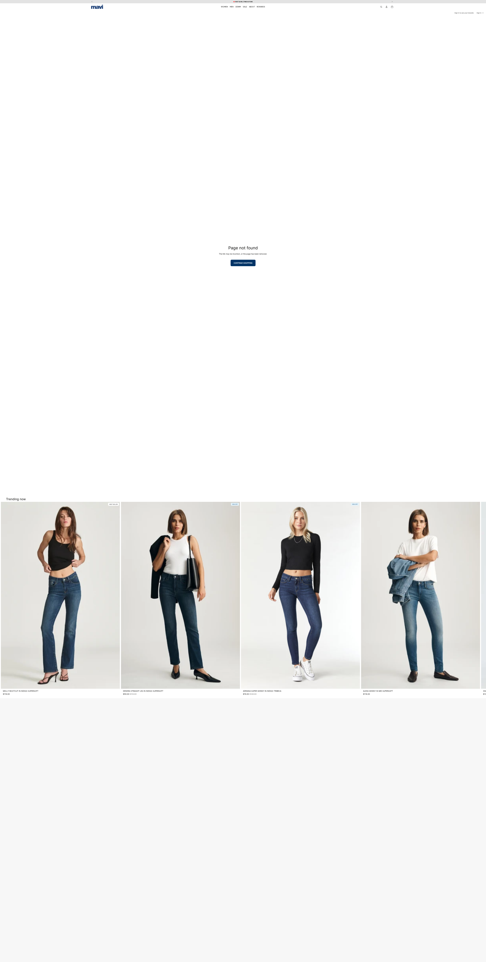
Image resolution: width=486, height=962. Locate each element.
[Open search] (381, 7)
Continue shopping (243, 263)
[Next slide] (392, 598)
